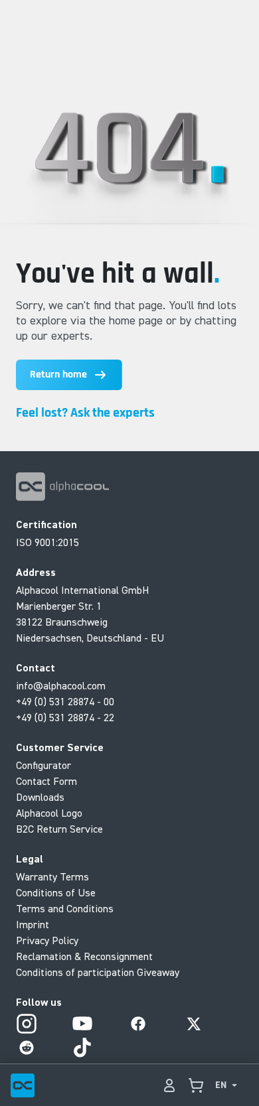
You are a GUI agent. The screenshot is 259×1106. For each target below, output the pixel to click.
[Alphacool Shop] (196, 1085)
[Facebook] (138, 1023)
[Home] (23, 1085)
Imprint (32, 924)
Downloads (40, 796)
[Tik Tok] (82, 1047)
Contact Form (46, 781)
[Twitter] (193, 1023)
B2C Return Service (59, 828)
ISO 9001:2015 (47, 542)
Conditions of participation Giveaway (97, 972)
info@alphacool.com (61, 685)
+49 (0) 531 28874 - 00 (65, 701)
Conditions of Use (56, 892)
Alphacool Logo (49, 812)
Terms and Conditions (65, 908)
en (220, 1085)
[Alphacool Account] (169, 1085)
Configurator (43, 765)
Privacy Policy (47, 940)
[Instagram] (26, 1023)
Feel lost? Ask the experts (85, 412)
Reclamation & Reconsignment (84, 956)
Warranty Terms (52, 876)
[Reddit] (26, 1047)
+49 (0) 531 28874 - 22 (65, 717)
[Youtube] (82, 1023)
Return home (58, 374)
